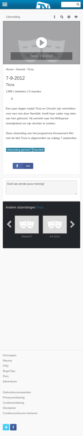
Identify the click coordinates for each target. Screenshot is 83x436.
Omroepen (10, 355)
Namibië (38, 149)
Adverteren (10, 381)
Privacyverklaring (14, 397)
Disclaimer (9, 407)
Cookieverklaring (13, 402)
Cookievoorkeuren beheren (20, 413)
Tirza (39, 207)
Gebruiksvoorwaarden (17, 392)
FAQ (5, 365)
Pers (6, 376)
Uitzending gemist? (19, 149)
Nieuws (7, 360)
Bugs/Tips (9, 371)
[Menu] (5, 4)
